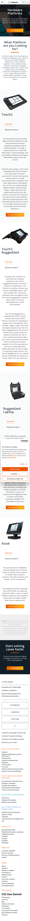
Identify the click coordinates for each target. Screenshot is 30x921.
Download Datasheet (15, 215)
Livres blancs (6, 908)
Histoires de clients (8, 904)
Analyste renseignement (10, 760)
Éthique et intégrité (8, 870)
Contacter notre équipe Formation (13, 739)
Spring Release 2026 (8, 830)
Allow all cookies (15, 469)
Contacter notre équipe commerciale (14, 733)
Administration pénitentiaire (11, 788)
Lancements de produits (10, 910)
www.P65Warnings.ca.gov (8, 626)
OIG (3, 821)
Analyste (5, 752)
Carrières (5, 881)
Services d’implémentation (10, 855)
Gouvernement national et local (12, 781)
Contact (4, 877)
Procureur (5, 767)
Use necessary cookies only (15, 479)
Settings (22, 464)
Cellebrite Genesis (8, 834)
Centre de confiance (8, 879)
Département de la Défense (11, 812)
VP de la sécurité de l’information (12, 769)
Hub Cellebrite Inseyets (9, 912)
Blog (3, 902)
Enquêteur (5, 762)
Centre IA (5, 899)
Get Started (15, 30)
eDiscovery (5, 798)
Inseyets (4, 838)
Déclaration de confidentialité (11, 687)
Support (4, 857)
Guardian (5, 841)
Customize (14, 474)
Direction (5, 868)
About (4, 866)
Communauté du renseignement (12, 819)
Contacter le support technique (12, 736)
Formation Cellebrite (8, 851)
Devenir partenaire (8, 883)
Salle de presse (7, 875)
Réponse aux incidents (9, 802)
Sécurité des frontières (9, 785)
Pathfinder (5, 843)
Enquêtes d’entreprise (9, 800)
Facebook (15, 705)
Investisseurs (6, 872)
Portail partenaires (8, 885)
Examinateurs (6, 758)
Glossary (4, 915)
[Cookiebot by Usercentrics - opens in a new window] (21, 441)
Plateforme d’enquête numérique (13, 832)
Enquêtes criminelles (8, 783)
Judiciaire (5, 817)
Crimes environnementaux (10, 790)
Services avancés (7, 853)
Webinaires (5, 906)
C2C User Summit (12, 894)
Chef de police (6, 765)
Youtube (15, 719)
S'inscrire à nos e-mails (9, 742)
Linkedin (15, 712)
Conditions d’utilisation (9, 690)
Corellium (5, 836)
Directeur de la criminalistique (11, 771)
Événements (6, 897)
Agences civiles (7, 814)
